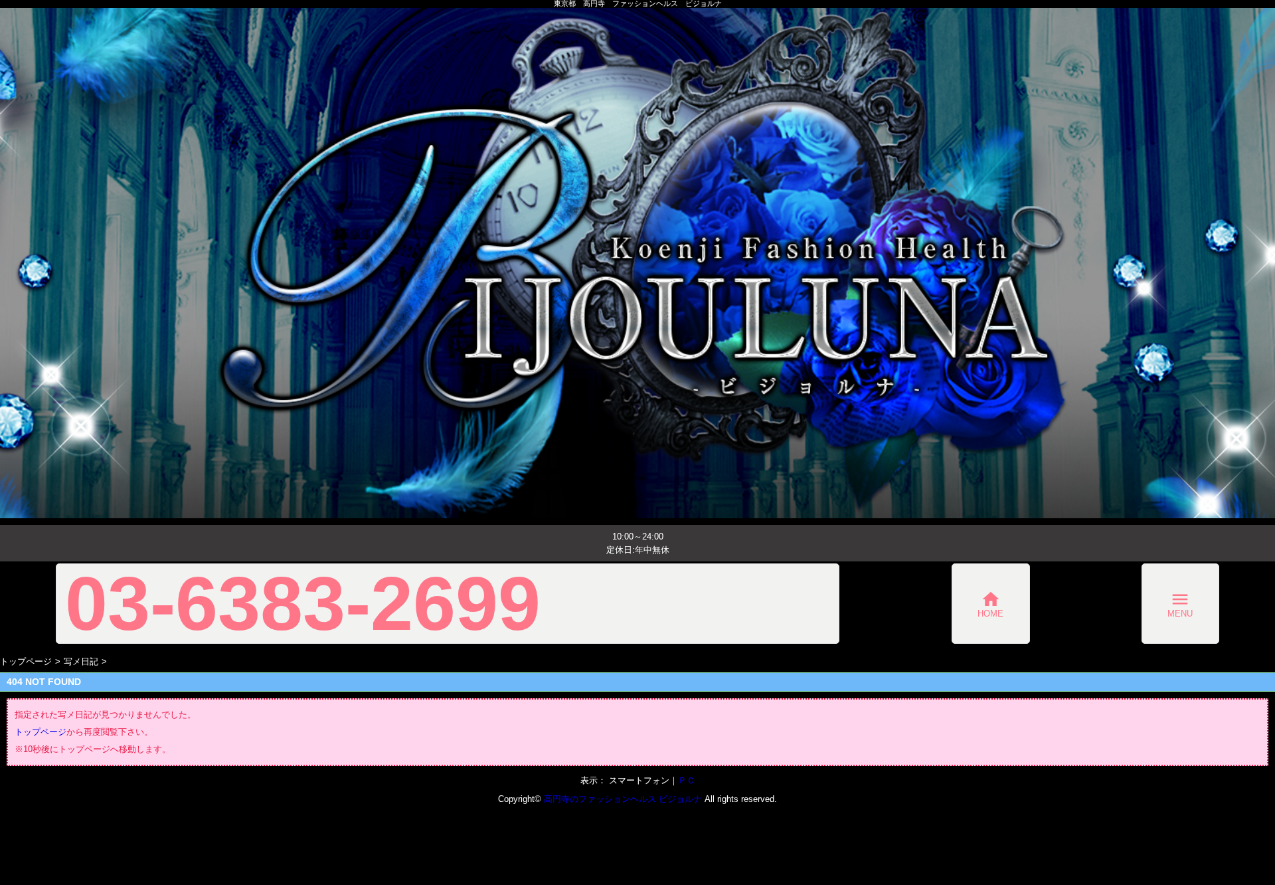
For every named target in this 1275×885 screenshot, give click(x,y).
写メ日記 (81, 661)
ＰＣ (686, 780)
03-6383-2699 (303, 603)
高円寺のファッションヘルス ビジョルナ (623, 799)
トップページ (26, 661)
